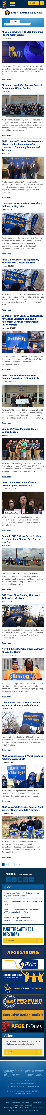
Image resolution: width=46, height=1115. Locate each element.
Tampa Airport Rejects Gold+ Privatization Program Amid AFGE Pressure (21, 894)
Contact (34, 1108)
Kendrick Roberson (33, 1086)
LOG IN (34, 3)
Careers (41, 1108)
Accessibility (29, 1105)
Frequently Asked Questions (23, 1094)
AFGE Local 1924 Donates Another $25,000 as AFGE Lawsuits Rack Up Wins (23, 910)
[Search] (42, 3)
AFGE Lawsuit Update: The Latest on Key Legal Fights (23, 902)
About (8, 1102)
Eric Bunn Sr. (32, 1083)
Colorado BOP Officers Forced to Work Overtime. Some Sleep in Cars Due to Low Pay (21, 539)
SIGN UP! (9, 940)
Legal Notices (26, 1102)
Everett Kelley (29, 1081)
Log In (6, 1044)
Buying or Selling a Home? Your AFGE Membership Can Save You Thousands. (20, 919)
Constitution (37, 1102)
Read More (6, 79)
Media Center (16, 1102)
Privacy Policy (19, 1105)
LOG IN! (9, 1051)
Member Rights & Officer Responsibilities (16, 1108)
